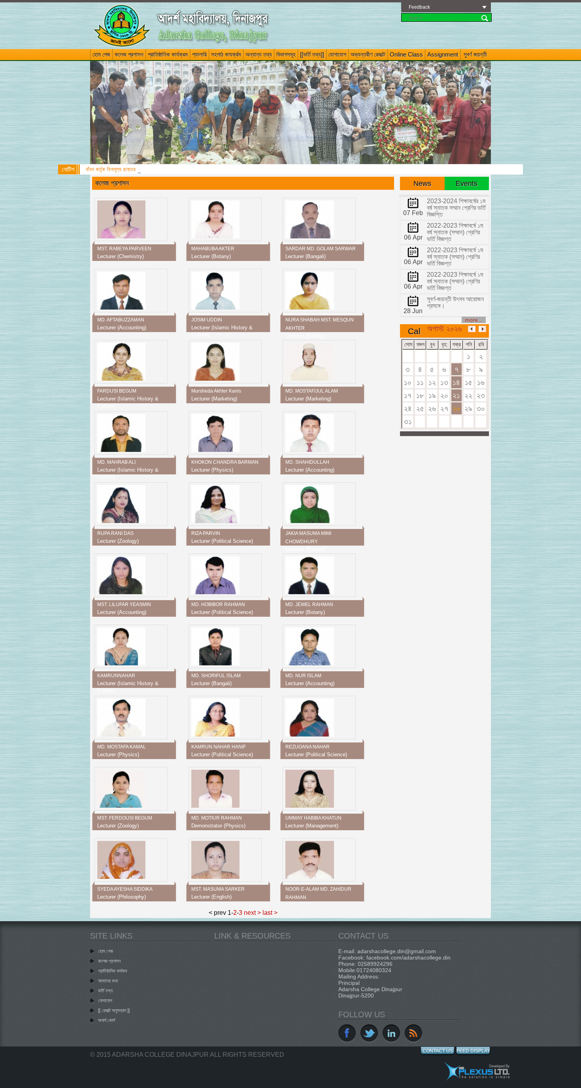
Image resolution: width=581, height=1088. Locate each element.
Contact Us (438, 1051)
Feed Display (473, 1051)
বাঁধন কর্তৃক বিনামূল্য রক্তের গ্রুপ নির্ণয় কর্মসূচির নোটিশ (135, 169)
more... (474, 320)
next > (252, 912)
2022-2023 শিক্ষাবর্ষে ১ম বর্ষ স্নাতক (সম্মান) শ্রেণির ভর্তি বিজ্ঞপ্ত (455, 232)
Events (466, 183)
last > (269, 912)
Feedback (419, 7)
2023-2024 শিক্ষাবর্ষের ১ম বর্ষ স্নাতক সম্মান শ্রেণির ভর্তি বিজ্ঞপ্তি (456, 208)
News (422, 183)
